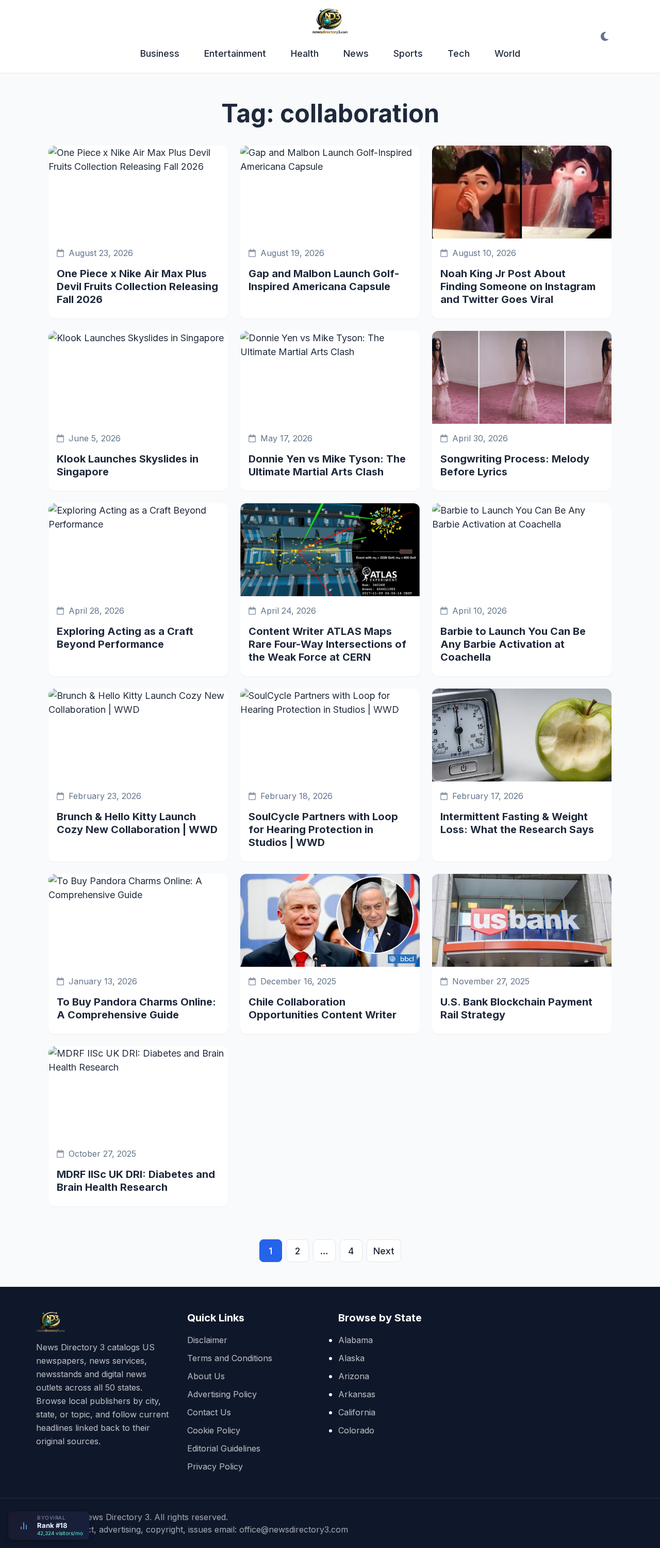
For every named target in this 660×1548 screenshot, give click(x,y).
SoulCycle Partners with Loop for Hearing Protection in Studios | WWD (323, 829)
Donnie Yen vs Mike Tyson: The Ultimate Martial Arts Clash (327, 465)
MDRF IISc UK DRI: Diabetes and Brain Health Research (136, 1180)
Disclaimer (207, 1340)
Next (383, 1251)
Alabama (355, 1340)
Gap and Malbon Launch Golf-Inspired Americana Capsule (324, 280)
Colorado (356, 1430)
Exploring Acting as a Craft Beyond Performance (125, 637)
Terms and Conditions (229, 1358)
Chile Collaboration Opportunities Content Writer (323, 1008)
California (356, 1412)
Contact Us (209, 1412)
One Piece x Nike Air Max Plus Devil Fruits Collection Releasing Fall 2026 (137, 286)
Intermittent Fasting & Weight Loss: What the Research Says (517, 823)
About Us (206, 1376)
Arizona (353, 1376)
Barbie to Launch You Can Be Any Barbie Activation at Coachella (513, 644)
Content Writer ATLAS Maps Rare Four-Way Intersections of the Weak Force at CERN (327, 644)
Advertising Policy (222, 1394)
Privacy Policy (215, 1466)
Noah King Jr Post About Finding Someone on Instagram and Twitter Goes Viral (518, 286)
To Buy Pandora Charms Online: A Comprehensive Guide (136, 1008)
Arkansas (356, 1394)
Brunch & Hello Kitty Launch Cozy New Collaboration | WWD (137, 823)
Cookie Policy (213, 1430)
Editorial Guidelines (223, 1448)
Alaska (351, 1358)
